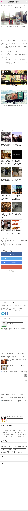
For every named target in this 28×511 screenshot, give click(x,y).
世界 (4, 450)
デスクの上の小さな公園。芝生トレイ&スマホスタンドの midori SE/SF (15, 427)
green (7, 444)
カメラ (25, 444)
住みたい (7, 449)
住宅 (10, 450)
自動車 (3, 452)
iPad (9, 444)
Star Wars (21, 444)
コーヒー (14, 446)
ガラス (2, 446)
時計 (17, 449)
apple (3, 444)
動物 (12, 449)
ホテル (19, 448)
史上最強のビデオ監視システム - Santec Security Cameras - (16, 214)
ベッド (16, 448)
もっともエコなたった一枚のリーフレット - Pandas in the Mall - (6, 232)
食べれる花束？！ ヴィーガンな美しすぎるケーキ (12, 432)
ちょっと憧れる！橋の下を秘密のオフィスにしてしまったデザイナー (15, 430)
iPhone (12, 445)
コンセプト (10, 446)
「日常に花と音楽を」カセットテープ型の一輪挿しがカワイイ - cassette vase (15, 434)
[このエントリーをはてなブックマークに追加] (1, 9)
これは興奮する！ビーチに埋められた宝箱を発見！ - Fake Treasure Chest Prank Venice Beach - (6, 145)
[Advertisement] (12, 34)
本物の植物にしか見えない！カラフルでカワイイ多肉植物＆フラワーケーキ (15, 436)
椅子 (23, 449)
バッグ (24, 446)
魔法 (23, 452)
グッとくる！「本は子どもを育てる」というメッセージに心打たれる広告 (6, 162)
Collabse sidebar (1, 1)
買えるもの (12, 452)
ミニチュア (22, 448)
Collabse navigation (26, 1)
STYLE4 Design (14, 1)
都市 (21, 452)
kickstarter (15, 444)
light (18, 444)
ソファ (17, 446)
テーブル (21, 446)
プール (14, 448)
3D (1, 444)
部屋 (19, 452)
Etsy (5, 444)
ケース (5, 446)
